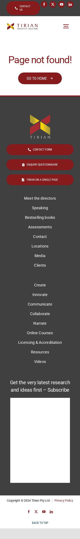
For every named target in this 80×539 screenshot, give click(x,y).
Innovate (40, 294)
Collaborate (40, 313)
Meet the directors (40, 198)
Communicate (40, 304)
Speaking (40, 208)
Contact (40, 236)
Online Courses (40, 333)
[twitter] (52, 4)
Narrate (40, 323)
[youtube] (61, 4)
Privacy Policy (63, 500)
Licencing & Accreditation (40, 342)
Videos (40, 361)
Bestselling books (40, 217)
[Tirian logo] (22, 24)
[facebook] (44, 4)
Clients (40, 265)
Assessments (40, 227)
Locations (40, 246)
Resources (40, 352)
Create (40, 285)
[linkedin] (70, 4)
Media (40, 255)
